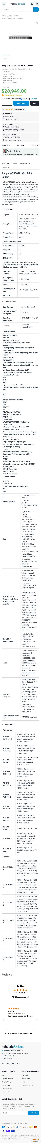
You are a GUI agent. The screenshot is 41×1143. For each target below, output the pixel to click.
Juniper (9, 16)
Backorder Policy (34, 145)
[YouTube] (13, 1063)
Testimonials (26, 1078)
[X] (18, 1063)
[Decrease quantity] (3, 103)
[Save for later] (37, 23)
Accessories (6, 168)
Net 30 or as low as (19, 98)
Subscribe (34, 1113)
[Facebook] (8, 1063)
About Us (25, 1075)
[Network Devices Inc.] (18, 3)
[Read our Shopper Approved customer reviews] (34, 1140)
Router (16, 16)
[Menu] (4, 4)
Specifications (25, 163)
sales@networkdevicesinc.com (28, 154)
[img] (20, 990)
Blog (23, 1082)
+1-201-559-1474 (10, 154)
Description (6, 163)
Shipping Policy (6, 145)
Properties (14, 163)
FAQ (3, 1075)
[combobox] (20, 9)
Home (3, 16)
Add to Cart (21, 103)
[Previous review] (4, 1019)
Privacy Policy (6, 1092)
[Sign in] (32, 4)
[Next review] (37, 1019)
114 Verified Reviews (20, 993)
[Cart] (37, 4)
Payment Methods (7, 1078)
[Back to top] (3, 209)
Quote (35, 103)
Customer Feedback (28, 1085)
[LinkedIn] (3, 1063)
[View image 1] (6, 59)
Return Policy (20, 145)
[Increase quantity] (10, 103)
